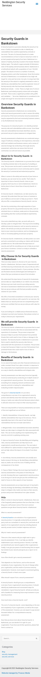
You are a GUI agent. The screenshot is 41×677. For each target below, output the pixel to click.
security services (8, 657)
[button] (37, 4)
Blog (3, 652)
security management (9, 654)
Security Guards (15, 393)
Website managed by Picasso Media (16, 673)
